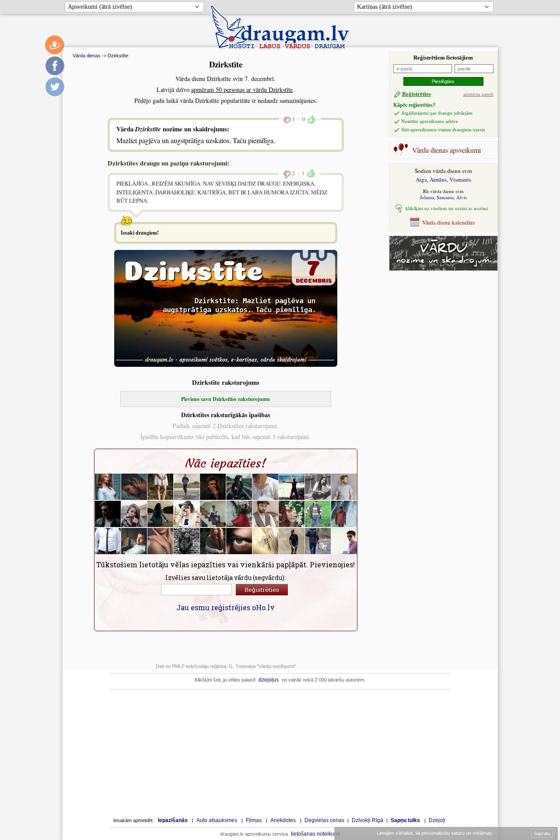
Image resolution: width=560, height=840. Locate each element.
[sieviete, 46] (213, 541)
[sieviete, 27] (291, 513)
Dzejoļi (437, 820)
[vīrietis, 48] (186, 486)
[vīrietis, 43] (344, 513)
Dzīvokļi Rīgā (367, 820)
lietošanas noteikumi (315, 834)
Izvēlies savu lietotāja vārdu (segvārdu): (225, 577)
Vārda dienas (87, 55)
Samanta (445, 197)
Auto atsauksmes (216, 820)
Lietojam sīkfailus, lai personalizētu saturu (434, 833)
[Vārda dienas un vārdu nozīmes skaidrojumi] (443, 268)
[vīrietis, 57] (265, 513)
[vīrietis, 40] (134, 486)
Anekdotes (283, 820)
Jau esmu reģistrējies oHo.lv (225, 607)
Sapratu (542, 833)
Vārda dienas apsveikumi (446, 150)
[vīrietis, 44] (108, 541)
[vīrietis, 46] (318, 541)
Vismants (460, 179)
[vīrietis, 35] (239, 541)
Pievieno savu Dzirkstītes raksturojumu (225, 399)
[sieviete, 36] (265, 541)
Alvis (461, 197)
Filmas (254, 820)
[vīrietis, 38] (344, 541)
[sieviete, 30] (108, 486)
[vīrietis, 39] (213, 513)
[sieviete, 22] (239, 486)
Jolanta (427, 197)
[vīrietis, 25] (291, 486)
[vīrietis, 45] (213, 486)
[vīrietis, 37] (108, 513)
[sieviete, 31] (160, 486)
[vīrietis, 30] (344, 486)
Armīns (438, 179)
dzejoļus (269, 680)
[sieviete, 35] (318, 486)
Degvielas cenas (324, 820)
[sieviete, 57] (160, 513)
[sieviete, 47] (239, 513)
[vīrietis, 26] (291, 541)
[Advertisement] (439, 323)
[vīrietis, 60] (318, 513)
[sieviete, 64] (265, 486)
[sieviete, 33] (186, 513)
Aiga (421, 179)
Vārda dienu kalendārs (448, 222)
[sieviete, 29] (134, 513)
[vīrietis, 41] (134, 541)
